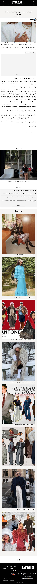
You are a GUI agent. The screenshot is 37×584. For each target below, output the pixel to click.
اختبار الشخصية (2, 5)
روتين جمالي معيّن (16, 42)
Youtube (20, 574)
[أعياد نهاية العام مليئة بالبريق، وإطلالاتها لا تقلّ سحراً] (18, 531)
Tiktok (24, 574)
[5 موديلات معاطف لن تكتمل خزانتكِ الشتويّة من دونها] (18, 488)
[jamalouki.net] (18, 2)
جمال (29, 4)
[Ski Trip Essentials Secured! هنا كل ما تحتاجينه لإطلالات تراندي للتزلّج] (18, 361)
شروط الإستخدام (12, 580)
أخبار (16, 4)
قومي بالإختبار (18, 183)
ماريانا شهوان (32, 19)
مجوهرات (26, 131)
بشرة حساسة (21, 131)
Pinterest (25, 573)
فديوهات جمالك (13, 568)
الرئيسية (22, 16)
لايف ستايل (10, 4)
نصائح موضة (16, 16)
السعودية (22, 4)
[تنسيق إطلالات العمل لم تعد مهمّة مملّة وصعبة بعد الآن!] (18, 404)
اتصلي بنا (15, 578)
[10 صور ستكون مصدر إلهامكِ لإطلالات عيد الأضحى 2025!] (18, 276)
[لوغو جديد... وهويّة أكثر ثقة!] (18, 64)
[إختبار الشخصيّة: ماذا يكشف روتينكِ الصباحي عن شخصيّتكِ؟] (18, 165)
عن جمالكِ (10, 578)
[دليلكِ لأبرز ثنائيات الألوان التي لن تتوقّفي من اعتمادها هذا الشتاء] (18, 319)
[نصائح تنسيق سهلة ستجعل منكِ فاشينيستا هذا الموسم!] (18, 234)
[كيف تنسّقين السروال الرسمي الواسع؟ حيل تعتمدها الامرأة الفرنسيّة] (18, 446)
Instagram (20, 573)
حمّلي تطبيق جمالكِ (27, 576)
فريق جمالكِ (5, 578)
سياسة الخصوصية (5, 580)
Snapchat (34, 573)
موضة (34, 4)
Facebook (30, 573)
